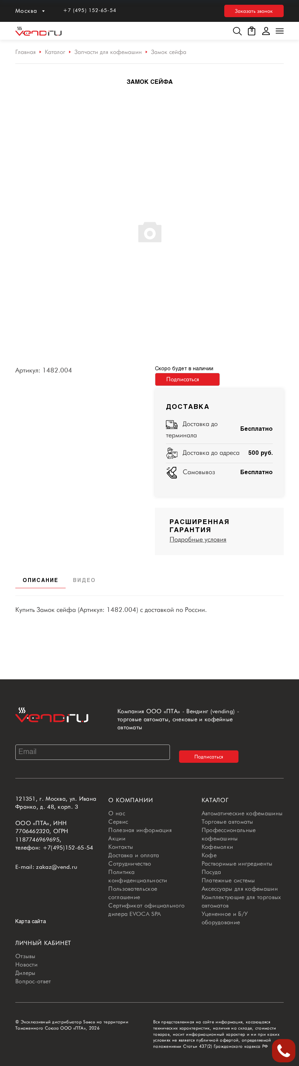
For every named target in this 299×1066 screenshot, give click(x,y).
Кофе (209, 855)
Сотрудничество (129, 863)
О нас (116, 813)
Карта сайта (30, 921)
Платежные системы (228, 880)
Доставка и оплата (133, 855)
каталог (215, 800)
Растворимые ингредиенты (237, 863)
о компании (130, 800)
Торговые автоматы (227, 821)
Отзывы (25, 956)
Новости (26, 964)
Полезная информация (140, 830)
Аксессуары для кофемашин (240, 888)
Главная (25, 51)
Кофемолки (217, 846)
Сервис (118, 821)
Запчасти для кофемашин (108, 51)
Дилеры (25, 972)
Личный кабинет (43, 943)
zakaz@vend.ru (56, 866)
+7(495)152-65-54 (68, 847)
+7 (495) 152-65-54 (89, 10)
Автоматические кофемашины (242, 813)
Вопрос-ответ (33, 981)
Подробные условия (198, 539)
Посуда (211, 871)
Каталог (55, 51)
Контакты (120, 846)
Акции (116, 838)
